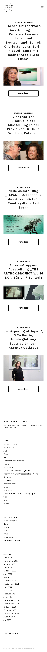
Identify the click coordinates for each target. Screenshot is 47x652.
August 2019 (9, 617)
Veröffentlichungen (12, 540)
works (6, 503)
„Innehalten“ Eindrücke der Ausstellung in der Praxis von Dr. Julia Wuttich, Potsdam (23, 125)
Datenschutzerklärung (13, 461)
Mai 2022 (7, 577)
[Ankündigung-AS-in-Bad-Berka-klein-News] (23, 224)
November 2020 (11, 603)
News (23, 22)
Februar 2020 (9, 610)
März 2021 (8, 590)
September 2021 (11, 584)
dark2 (6, 457)
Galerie (17, 22)
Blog (5, 454)
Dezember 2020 (11, 600)
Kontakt (7, 477)
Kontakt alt (8, 480)
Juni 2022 (7, 574)
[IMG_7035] (23, 76)
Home (6, 464)
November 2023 (11, 561)
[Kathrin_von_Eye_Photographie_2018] (19, 7)
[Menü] (42, 7)
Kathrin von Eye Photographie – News (20, 474)
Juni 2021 (7, 587)
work (5, 497)
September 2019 (11, 613)
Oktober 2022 (9, 571)
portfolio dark (9, 484)
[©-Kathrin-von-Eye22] (23, 368)
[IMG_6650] (23, 150)
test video (7, 490)
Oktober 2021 (9, 580)
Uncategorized (10, 537)
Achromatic (8, 447)
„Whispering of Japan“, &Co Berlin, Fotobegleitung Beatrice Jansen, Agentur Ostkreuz (23, 339)
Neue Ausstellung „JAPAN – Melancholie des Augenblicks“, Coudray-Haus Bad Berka (23, 199)
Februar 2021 (9, 594)
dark (5, 524)
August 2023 (9, 564)
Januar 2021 (8, 597)
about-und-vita (10, 444)
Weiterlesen (23, 93)
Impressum (8, 467)
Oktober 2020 (9, 607)
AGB (5, 451)
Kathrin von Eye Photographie (17, 470)
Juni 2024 (7, 557)
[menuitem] (42, 7)
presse (6, 487)
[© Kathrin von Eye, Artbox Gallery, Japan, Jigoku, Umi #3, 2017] (23, 292)
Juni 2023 (7, 567)
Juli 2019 (7, 620)
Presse (30, 22)
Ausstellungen (10, 521)
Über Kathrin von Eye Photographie (19, 493)
